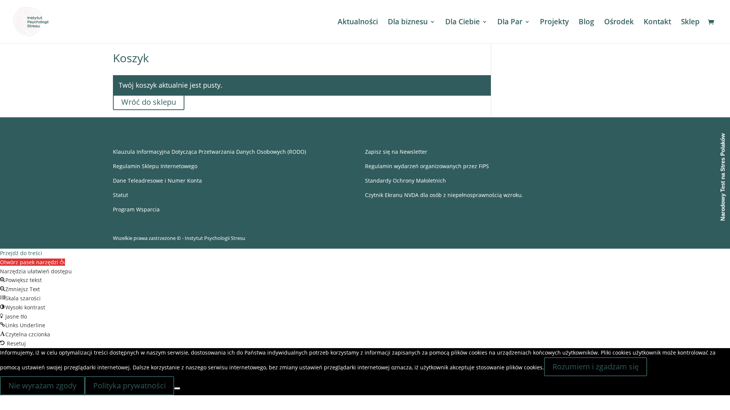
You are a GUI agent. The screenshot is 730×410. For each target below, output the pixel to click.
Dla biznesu (408, 23)
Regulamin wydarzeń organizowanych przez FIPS (427, 166)
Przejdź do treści (21, 253)
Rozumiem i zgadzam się (595, 366)
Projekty (554, 23)
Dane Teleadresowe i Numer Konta (157, 180)
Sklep (690, 23)
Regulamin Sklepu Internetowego (155, 166)
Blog (586, 23)
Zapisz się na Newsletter (396, 151)
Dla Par (509, 23)
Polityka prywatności (129, 385)
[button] (32, 262)
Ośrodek (619, 23)
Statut (120, 195)
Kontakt (657, 23)
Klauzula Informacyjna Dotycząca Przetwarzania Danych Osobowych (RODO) (209, 151)
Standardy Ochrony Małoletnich (405, 180)
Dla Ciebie (462, 23)
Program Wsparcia (136, 209)
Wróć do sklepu (148, 102)
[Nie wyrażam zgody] (177, 388)
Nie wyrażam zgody (42, 385)
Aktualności (358, 23)
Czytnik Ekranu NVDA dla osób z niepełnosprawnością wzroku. (444, 195)
